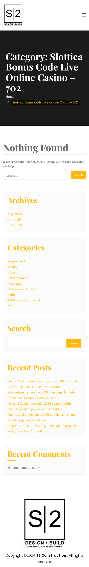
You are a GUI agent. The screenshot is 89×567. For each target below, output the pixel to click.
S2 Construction (51, 555)
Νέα (10, 306)
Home (10, 97)
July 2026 (14, 219)
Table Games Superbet (23, 300)
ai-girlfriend (16, 261)
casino (12, 267)
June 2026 (14, 225)
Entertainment (18, 278)
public (11, 295)
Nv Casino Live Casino (23, 289)
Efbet (11, 272)
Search (19, 328)
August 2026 (16, 214)
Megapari (14, 283)
